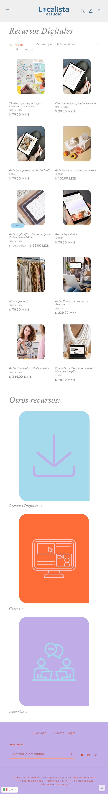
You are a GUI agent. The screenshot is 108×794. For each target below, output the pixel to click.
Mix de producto (19, 301)
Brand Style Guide (66, 234)
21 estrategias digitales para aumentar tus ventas (26, 105)
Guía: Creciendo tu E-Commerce (29, 368)
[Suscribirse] (71, 754)
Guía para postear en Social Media (30, 170)
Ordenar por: (45, 44)
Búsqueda (39, 733)
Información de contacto (55, 784)
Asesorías (16, 712)
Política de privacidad (30, 780)
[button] (8, 11)
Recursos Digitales (23, 506)
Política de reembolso (82, 777)
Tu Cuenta (57, 733)
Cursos (14, 609)
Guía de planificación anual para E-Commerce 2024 (29, 236)
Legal (71, 733)
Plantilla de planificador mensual (75, 103)
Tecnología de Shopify (54, 777)
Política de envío (83, 780)
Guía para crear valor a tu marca (75, 170)
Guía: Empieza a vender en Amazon (72, 303)
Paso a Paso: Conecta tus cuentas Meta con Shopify (74, 370)
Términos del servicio (59, 780)
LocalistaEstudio (31, 777)
